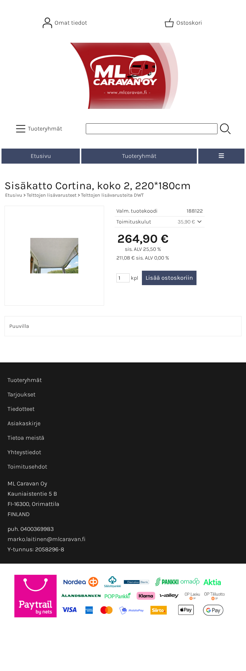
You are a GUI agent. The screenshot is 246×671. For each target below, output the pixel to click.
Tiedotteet (21, 408)
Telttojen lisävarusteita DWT (112, 195)
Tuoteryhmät (139, 155)
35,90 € (187, 221)
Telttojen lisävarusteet (51, 195)
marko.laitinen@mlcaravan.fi (47, 539)
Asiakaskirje (24, 423)
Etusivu (41, 155)
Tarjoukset (21, 394)
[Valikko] (221, 156)
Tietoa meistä (26, 437)
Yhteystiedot (24, 452)
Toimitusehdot (27, 466)
